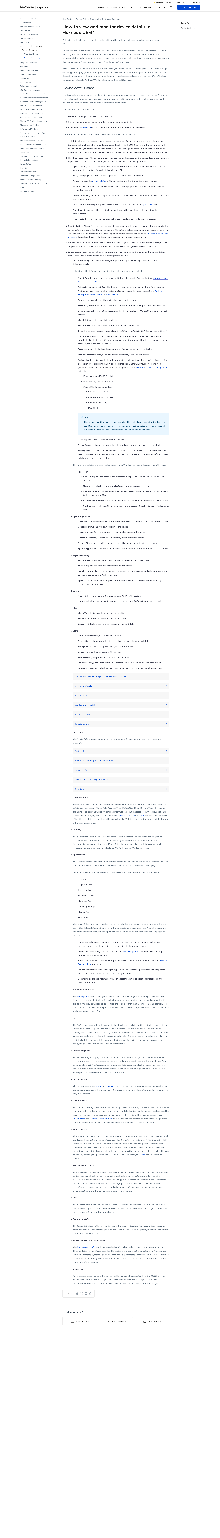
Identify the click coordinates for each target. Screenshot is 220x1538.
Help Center (43, 7)
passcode (147, 204)
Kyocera (82, 281)
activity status (99, 181)
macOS (131, 815)
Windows (122, 815)
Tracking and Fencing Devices (32, 156)
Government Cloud (28, 19)
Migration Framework (29, 34)
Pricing (125, 7)
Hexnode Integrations (29, 160)
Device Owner (95, 294)
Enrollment (24, 42)
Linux (142, 815)
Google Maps (79, 1118)
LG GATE (93, 281)
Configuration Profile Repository (33, 183)
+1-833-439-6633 (193, 3)
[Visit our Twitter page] (82, 1294)
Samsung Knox (160, 278)
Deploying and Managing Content (34, 144)
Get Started (25, 30)
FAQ (22, 187)
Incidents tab (25, 164)
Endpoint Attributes (28, 62)
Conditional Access (28, 74)
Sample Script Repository (30, 179)
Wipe (142, 1154)
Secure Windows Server (30, 26)
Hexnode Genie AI (27, 136)
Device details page (32, 58)
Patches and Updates (29, 129)
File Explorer (83, 996)
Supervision (25, 78)
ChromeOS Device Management (33, 121)
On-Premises (25, 23)
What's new (160, 3)
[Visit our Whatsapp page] (91, 1294)
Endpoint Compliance (29, 70)
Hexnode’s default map (101, 1118)
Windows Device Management (33, 101)
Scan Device (85, 127)
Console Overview (29, 50)
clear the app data (131, 951)
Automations (25, 66)
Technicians (25, 152)
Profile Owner (112, 294)
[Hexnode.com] (27, 7)
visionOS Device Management (33, 117)
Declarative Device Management (152, 367)
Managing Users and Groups (32, 148)
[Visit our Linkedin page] (86, 1294)
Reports (23, 168)
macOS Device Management (32, 105)
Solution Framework (28, 172)
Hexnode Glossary (27, 191)
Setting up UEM (26, 38)
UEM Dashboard (31, 54)
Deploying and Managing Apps (33, 133)
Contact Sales (180, 3)
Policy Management (28, 86)
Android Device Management (32, 94)
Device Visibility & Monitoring (32, 46)
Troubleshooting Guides (30, 175)
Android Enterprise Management (34, 98)
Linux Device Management (31, 113)
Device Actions (26, 82)
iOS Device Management (30, 90)
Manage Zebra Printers (29, 125)
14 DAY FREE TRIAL (188, 7)
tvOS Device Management (31, 109)
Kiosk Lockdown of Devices (31, 140)
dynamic (109, 1086)
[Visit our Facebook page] (77, 1294)
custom (98, 1086)
